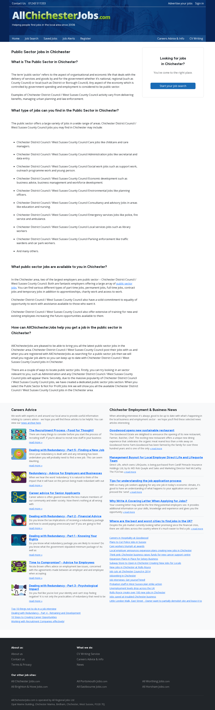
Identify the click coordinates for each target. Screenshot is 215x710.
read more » (35, 442)
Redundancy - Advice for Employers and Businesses (65, 473)
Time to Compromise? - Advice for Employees (61, 562)
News (80, 664)
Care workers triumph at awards (127, 546)
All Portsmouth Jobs (92, 681)
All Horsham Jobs (155, 686)
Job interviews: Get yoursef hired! (127, 579)
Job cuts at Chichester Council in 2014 (130, 571)
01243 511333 (37, 3)
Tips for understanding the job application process (145, 480)
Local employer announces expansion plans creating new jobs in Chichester (151, 550)
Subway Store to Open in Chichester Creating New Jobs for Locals (145, 563)
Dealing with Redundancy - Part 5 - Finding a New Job (66, 450)
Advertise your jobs (180, 3)
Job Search (31, 38)
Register (85, 38)
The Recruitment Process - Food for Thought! (61, 430)
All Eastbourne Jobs (92, 686)
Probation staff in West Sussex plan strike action (136, 584)
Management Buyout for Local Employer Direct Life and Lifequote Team (156, 459)
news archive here (31, 422)
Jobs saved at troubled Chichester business (133, 596)
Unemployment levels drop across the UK (132, 588)
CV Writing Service (88, 654)
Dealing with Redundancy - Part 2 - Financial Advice (65, 516)
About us (17, 654)
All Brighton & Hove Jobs (29, 686)
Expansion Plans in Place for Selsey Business (134, 558)
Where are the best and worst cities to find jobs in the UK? (151, 521)
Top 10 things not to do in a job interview (33, 608)
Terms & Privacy (21, 664)
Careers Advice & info (90, 659)
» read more (156, 448)
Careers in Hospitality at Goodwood (129, 537)
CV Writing (196, 38)
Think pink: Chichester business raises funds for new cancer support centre (150, 554)
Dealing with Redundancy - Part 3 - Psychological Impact (63, 587)
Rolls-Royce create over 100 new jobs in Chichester (137, 592)
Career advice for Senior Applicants (54, 493)
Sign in (199, 3)
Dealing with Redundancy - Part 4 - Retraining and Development (46, 613)
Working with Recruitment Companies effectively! (37, 621)
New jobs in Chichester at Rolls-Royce (130, 567)
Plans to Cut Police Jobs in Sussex (128, 542)
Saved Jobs (50, 38)
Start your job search (173, 86)
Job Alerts (69, 38)
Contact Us (19, 3)
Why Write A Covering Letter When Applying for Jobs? (148, 501)
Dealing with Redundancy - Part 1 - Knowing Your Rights (63, 537)
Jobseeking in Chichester (123, 575)
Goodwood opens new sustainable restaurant (142, 430)
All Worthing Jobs (156, 681)
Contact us (18, 659)
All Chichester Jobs (25, 681)
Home (15, 38)
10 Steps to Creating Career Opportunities (34, 617)
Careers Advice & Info (170, 38)
